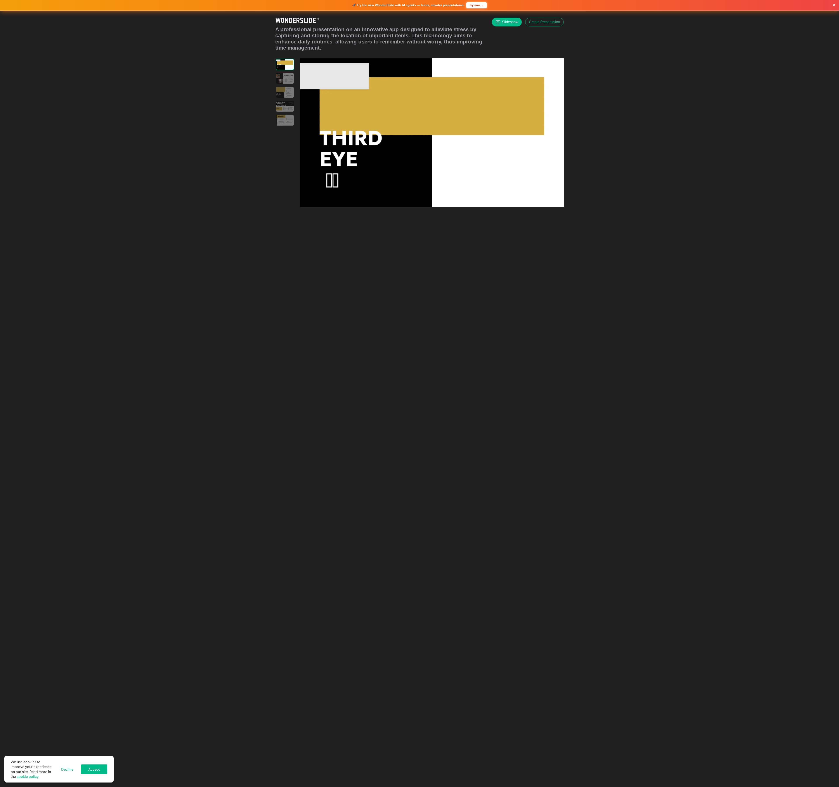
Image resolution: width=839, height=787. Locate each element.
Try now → (476, 5)
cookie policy (28, 776)
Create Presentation (544, 22)
